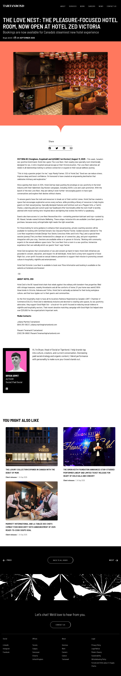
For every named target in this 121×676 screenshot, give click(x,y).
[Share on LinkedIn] (64, 148)
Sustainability (96, 656)
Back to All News (60, 560)
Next (112, 560)
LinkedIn (6, 645)
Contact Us (111, 6)
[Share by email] (71, 148)
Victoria (35, 656)
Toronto (34, 645)
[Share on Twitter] (57, 148)
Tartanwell (65, 659)
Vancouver (36, 652)
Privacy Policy (96, 645)
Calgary (34, 649)
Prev (9, 560)
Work (82, 6)
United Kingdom (37, 659)
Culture (64, 656)
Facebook (6, 652)
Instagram (6, 649)
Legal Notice (95, 649)
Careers (91, 6)
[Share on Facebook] (50, 148)
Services (73, 6)
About (62, 6)
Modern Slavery (96, 652)
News (101, 6)
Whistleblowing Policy (98, 659)
